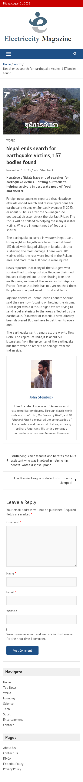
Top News (10, 688)
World (10, 140)
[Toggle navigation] (8, 54)
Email (11, 592)
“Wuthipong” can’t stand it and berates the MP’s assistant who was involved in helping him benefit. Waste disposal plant (43, 460)
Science (8, 704)
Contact (8, 725)
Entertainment (13, 720)
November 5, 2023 (18, 170)
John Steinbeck (43, 170)
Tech (6, 709)
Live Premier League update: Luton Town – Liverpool (43, 480)
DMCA (7, 758)
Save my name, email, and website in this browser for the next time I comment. (40, 636)
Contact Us (10, 753)
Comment (13, 522)
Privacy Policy (12, 769)
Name (11, 573)
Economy (9, 698)
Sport (7, 714)
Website (11, 611)
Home (7, 682)
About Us (9, 748)
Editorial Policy (13, 764)
